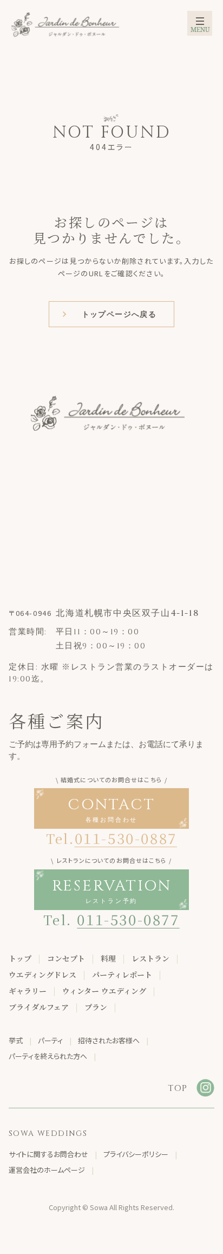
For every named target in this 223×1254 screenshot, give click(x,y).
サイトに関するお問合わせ (48, 1154)
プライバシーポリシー (135, 1154)
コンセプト (66, 958)
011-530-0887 (126, 838)
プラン (95, 1007)
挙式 (16, 1040)
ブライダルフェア (39, 1007)
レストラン (150, 958)
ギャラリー (28, 990)
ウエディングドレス (42, 974)
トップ (20, 958)
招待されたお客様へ (109, 1040)
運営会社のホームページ (47, 1170)
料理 (108, 958)
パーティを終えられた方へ (48, 1056)
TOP (178, 1088)
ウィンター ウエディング (104, 990)
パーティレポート (122, 974)
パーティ (50, 1040)
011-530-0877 (128, 919)
